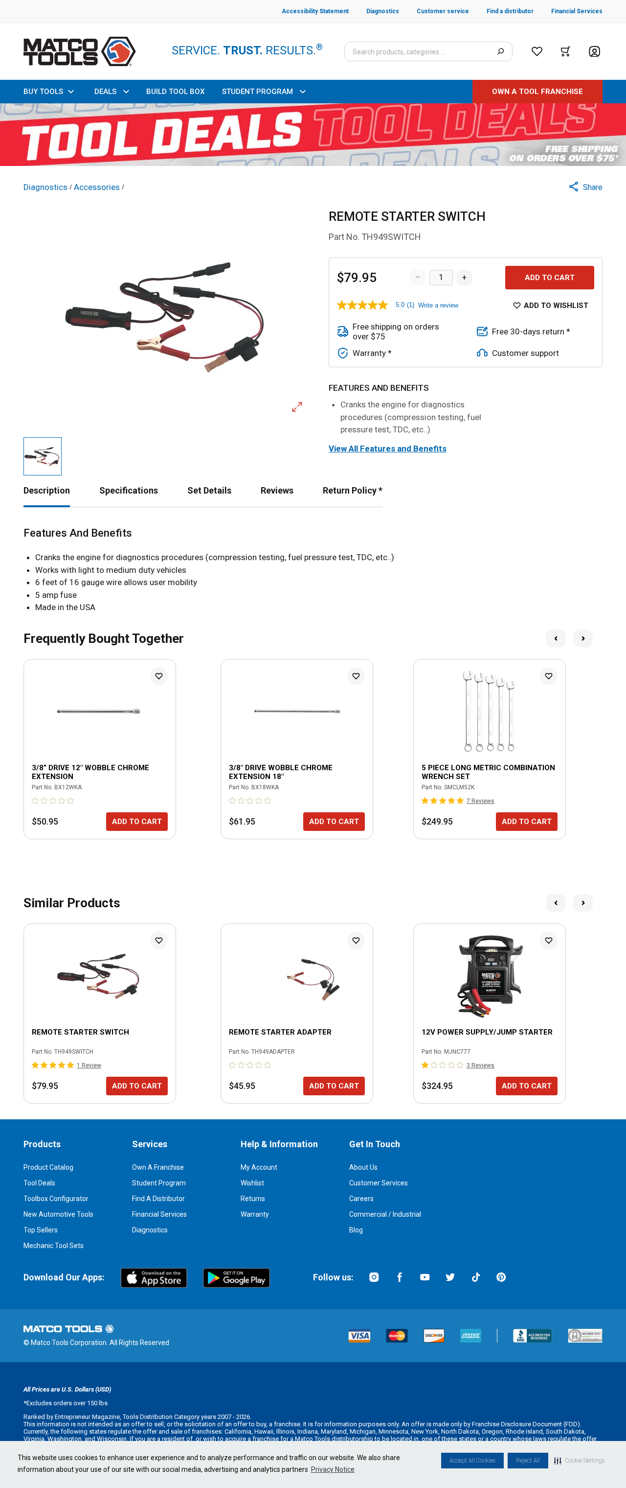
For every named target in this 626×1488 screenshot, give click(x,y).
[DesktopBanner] (313, 134)
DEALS (105, 91)
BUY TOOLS (43, 91)
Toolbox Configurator (56, 1199)
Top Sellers (40, 1230)
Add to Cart (550, 277)
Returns (253, 1199)
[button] (579, 1460)
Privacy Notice (333, 1469)
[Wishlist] (537, 51)
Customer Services (378, 1183)
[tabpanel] (313, 570)
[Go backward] (555, 638)
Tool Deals (39, 1183)
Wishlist (252, 1183)
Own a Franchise (158, 1167)
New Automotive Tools (58, 1214)
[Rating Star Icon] (36, 800)
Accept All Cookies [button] (472, 1460)
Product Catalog (48, 1167)
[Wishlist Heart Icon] (159, 676)
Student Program (159, 1183)
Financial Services (159, 1214)
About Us (363, 1167)
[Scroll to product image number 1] (42, 456)
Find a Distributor (158, 1199)
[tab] (46, 490)
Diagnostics (150, 1230)
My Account (259, 1167)
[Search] (500, 51)
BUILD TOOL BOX (175, 91)
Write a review (438, 305)
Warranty (255, 1214)
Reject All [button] (528, 1460)
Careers (361, 1199)
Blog (356, 1230)
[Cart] (565, 51)
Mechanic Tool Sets (53, 1246)
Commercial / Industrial (385, 1214)
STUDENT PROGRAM (257, 91)
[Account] (594, 52)
